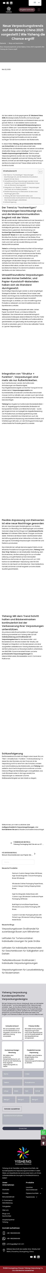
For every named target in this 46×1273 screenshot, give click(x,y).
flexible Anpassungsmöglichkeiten (15, 153)
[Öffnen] (39, 9)
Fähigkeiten (6, 1206)
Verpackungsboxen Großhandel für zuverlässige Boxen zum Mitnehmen (20, 930)
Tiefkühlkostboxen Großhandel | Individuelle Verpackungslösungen (20, 962)
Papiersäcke (30, 1197)
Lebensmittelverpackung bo (28, 125)
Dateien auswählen (12, 1109)
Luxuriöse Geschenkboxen (32, 1188)
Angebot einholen (27, 10)
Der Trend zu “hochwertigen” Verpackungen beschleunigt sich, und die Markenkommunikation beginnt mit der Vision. (21, 177)
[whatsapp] (43, 1132)
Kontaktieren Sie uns (9, 829)
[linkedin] (11, 3)
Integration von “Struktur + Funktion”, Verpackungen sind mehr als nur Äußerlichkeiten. (21, 188)
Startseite (3, 43)
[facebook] (7, 3)
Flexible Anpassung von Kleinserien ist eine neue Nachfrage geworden (21, 193)
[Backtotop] (43, 1143)
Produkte (5, 1193)
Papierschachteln (32, 1193)
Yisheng (5, 310)
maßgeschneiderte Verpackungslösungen (18, 827)
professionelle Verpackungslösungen (16, 654)
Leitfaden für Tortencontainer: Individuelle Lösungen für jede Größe (21, 940)
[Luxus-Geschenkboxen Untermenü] (41, 1188)
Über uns (5, 1210)
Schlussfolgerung (10, 202)
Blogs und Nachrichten (16, 43)
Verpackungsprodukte (21, 390)
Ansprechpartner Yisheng (8, 1221)
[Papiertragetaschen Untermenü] (36, 1197)
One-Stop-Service (9, 552)
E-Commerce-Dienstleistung (7, 1201)
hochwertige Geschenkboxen (13, 232)
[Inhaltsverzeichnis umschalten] (39, 172)
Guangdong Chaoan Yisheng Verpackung (24, 1268)
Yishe (4, 249)
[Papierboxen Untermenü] (40, 1193)
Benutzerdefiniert (8, 1197)
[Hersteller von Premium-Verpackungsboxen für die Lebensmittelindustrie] (9, 10)
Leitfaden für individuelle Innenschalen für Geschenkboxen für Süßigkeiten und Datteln (22, 950)
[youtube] (4, 3)
